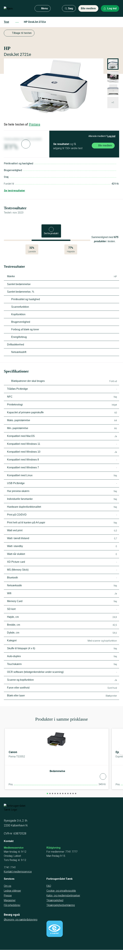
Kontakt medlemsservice (18, 871)
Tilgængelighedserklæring (60, 905)
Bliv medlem (88, 8)
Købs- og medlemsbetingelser (63, 895)
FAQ (48, 885)
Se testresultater (14, 190)
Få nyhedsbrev (12, 905)
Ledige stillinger (12, 890)
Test (6, 22)
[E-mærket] (54, 929)
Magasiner (10, 900)
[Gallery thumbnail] (113, 76)
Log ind (111, 136)
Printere (34, 124)
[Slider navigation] (47, 793)
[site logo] (16, 8)
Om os (7, 885)
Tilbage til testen (22, 33)
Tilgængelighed (54, 900)
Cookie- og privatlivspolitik (61, 890)
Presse (8, 895)
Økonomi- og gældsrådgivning (20, 919)
